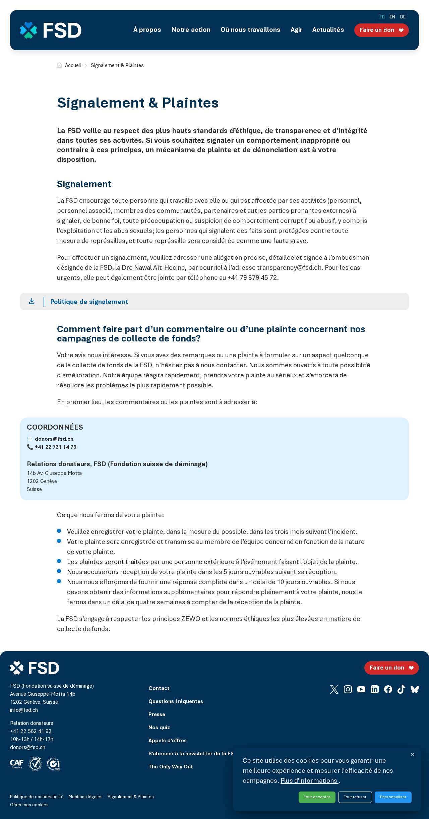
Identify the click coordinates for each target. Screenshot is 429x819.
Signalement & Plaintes (131, 797)
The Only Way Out (170, 767)
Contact (159, 688)
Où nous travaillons (251, 30)
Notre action (190, 30)
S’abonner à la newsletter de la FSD (193, 754)
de (403, 17)
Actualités (328, 30)
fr (382, 17)
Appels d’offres (167, 741)
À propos (147, 30)
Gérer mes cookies (29, 805)
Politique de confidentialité (37, 797)
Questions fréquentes (175, 701)
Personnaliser (393, 797)
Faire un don (377, 30)
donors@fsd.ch (54, 439)
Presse (156, 714)
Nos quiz (159, 728)
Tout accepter (317, 797)
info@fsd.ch (24, 710)
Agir (296, 30)
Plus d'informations (310, 781)
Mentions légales (86, 797)
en (392, 17)
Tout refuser (355, 797)
